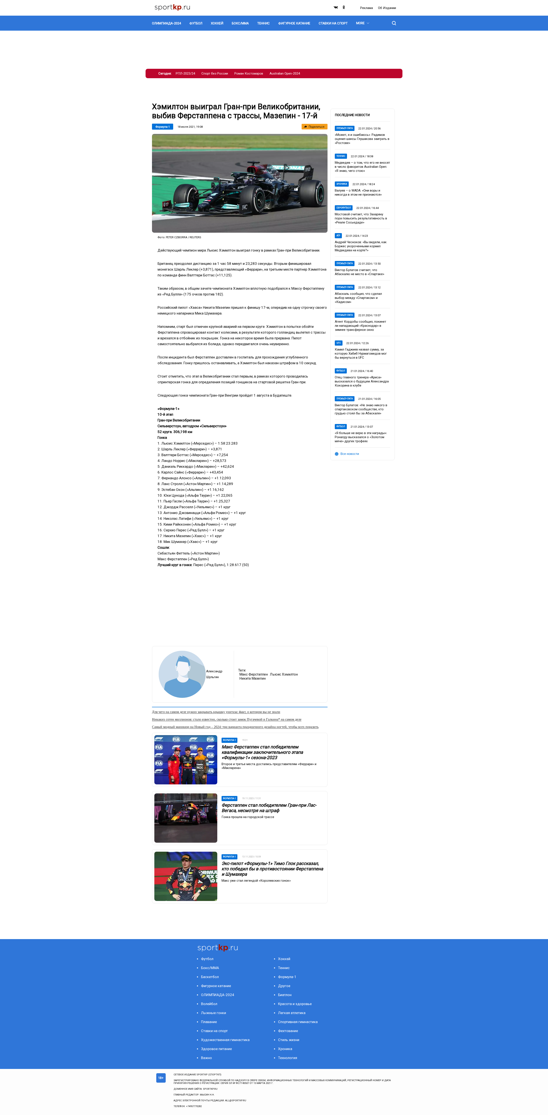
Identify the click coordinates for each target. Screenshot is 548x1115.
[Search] (394, 23)
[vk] (336, 8)
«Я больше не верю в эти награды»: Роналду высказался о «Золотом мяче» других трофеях (361, 437)
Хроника (342, 184)
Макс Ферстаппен (253, 674)
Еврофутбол (344, 208)
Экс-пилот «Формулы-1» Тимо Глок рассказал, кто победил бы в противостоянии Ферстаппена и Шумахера (272, 869)
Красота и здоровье (295, 1004)
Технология (287, 1058)
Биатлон (285, 995)
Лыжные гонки (213, 1013)
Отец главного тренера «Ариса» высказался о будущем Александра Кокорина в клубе (362, 381)
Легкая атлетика (291, 1013)
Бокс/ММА (210, 968)
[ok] (344, 8)
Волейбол (209, 1004)
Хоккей (284, 959)
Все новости (350, 454)
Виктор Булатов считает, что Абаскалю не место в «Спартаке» (359, 272)
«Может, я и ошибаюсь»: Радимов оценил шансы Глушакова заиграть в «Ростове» (362, 139)
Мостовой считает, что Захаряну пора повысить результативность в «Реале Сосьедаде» (361, 218)
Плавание (209, 1022)
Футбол (341, 371)
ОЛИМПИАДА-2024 (217, 995)
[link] (240, 183)
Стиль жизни (288, 1040)
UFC (339, 343)
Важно (206, 1058)
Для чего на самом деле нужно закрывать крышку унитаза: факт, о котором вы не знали (216, 712)
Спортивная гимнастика (298, 1022)
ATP (338, 235)
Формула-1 (162, 126)
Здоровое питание (216, 1049)
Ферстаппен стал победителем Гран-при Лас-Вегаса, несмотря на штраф (269, 808)
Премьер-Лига (345, 128)
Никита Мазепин (252, 678)
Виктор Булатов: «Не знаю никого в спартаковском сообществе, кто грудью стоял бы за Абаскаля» (361, 409)
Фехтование (288, 1031)
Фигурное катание (216, 986)
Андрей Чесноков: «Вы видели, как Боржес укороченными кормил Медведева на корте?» (361, 246)
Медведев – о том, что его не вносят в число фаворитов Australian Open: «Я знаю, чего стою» (362, 167)
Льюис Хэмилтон (284, 674)
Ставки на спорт (214, 1031)
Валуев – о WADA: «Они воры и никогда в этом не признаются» (358, 192)
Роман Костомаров (248, 73)
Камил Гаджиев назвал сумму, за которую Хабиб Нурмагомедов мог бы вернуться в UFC (361, 354)
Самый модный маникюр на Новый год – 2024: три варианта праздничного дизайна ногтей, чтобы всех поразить (235, 727)
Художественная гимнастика (225, 1040)
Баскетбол (210, 977)
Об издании (387, 8)
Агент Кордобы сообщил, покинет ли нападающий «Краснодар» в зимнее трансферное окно (360, 326)
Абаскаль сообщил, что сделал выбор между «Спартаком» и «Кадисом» (358, 298)
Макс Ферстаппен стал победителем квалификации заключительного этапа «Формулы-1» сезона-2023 (262, 752)
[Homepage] (172, 8)
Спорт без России (214, 73)
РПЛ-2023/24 (185, 73)
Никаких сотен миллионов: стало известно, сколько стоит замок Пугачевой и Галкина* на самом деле (226, 719)
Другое (284, 986)
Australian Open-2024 (285, 73)
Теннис (341, 156)
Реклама (367, 8)
